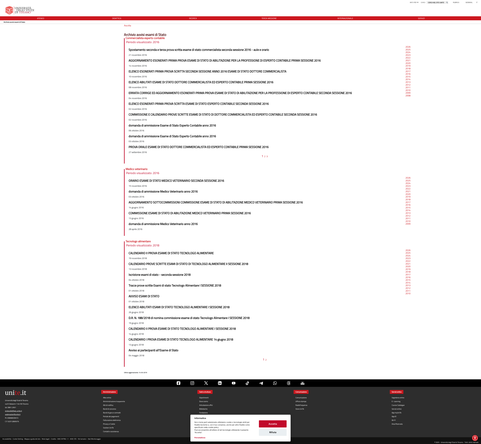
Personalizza (199, 438)
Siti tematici (82, 439)
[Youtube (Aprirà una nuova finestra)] (233, 383)
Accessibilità (7, 439)
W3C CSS (73, 439)
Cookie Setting (18, 439)
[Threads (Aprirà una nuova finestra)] (289, 383)
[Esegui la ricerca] (447, 2)
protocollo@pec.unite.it (13, 411)
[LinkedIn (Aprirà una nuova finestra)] (220, 383)
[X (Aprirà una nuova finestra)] (206, 383)
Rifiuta (272, 432)
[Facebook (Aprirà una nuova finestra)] (178, 383)
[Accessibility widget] (475, 438)
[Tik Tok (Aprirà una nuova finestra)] (247, 383)
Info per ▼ (414, 2)
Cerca (423, 2)
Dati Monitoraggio (94, 439)
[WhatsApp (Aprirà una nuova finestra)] (275, 383)
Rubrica (456, 2)
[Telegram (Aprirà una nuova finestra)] (261, 383)
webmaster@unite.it (12, 414)
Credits (53, 439)
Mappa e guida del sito (32, 439)
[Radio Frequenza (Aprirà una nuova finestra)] (302, 383)
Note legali (45, 439)
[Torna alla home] (20, 10)
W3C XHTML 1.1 (63, 439)
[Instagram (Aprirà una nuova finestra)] (192, 383)
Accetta (273, 424)
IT (476, 2)
